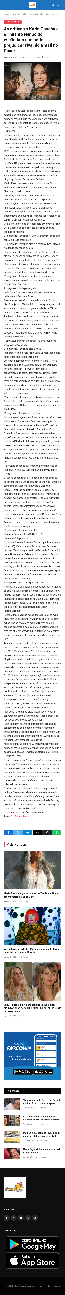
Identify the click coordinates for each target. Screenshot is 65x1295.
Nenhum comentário (31, 57)
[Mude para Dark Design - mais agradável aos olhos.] (58, 5)
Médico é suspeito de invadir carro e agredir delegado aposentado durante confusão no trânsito (42, 1136)
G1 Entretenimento (20, 816)
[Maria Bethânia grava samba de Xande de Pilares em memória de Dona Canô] (32, 870)
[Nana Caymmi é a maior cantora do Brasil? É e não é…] (12, 1153)
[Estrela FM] (32, 5)
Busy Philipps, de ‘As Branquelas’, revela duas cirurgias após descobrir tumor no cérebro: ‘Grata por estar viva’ (32, 1008)
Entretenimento (12, 22)
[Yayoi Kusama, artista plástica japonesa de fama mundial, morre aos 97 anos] (32, 926)
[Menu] (5, 5)
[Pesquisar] (53, 5)
